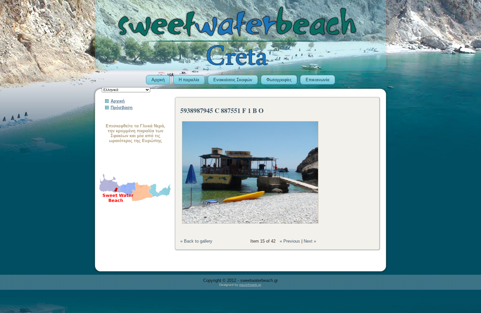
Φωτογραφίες (279, 79)
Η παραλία (189, 79)
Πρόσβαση (122, 107)
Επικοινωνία (318, 79)
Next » (310, 241)
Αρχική (158, 79)
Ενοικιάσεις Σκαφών (232, 79)
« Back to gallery (196, 241)
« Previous (290, 241)
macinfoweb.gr (250, 284)
